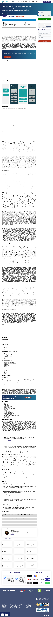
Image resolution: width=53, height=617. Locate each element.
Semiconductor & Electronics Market (15, 605)
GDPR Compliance (28, 606)
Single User (43, 13)
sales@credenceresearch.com (46, 27)
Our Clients (27, 603)
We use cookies (3, 612)
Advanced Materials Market (13, 606)
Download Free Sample (44, 41)
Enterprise (42, 16)
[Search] (42, 2)
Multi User (42, 15)
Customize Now (28, 397)
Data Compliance (28, 605)
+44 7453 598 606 (45, 599)
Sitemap (27, 607)
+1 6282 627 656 (48, 26)
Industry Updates (4, 607)
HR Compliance (28, 604)
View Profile (12, 534)
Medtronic (9, 440)
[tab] (4, 16)
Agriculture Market (12, 603)
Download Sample (7, 57)
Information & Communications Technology (16, 604)
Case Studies (28, 597)
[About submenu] (30, 1)
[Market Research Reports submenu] (27, 1)
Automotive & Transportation (14, 597)
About (2, 597)
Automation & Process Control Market (15, 607)
